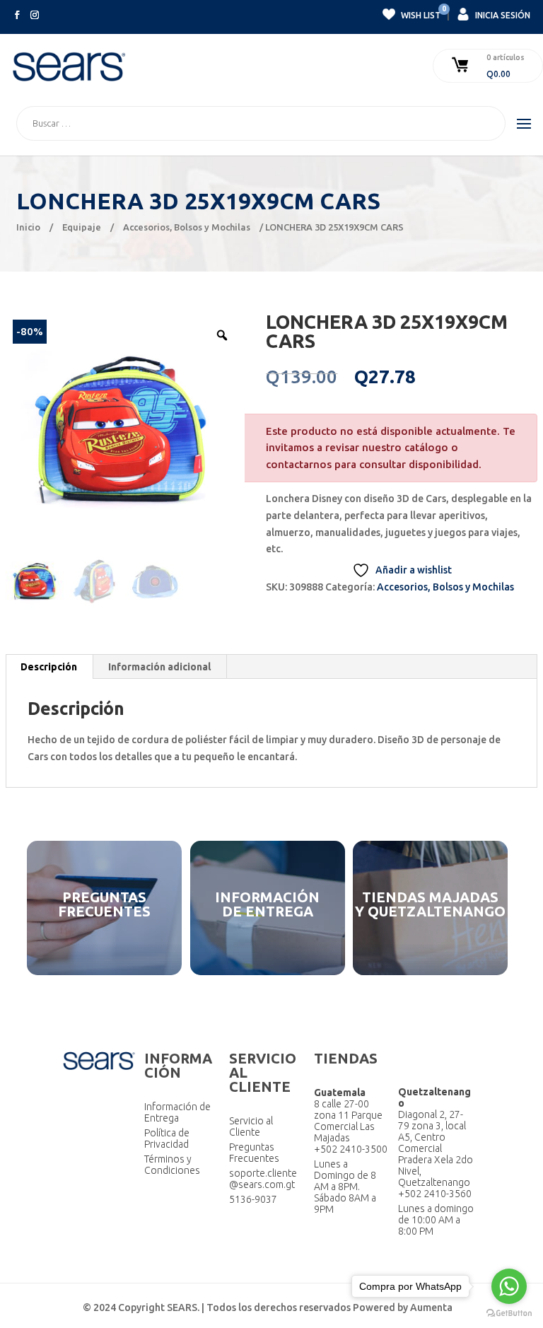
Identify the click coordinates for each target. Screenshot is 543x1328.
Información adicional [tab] (159, 666)
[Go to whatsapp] (509, 1286)
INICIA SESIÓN (501, 15)
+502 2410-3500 (350, 1149)
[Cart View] (462, 65)
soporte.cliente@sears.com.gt (263, 1178)
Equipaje (81, 227)
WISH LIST (420, 13)
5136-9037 (253, 1199)
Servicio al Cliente (251, 1126)
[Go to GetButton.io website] (509, 1313)
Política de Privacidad (166, 1138)
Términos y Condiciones (172, 1164)
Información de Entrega (177, 1112)
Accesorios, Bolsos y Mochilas (186, 227)
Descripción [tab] (49, 666)
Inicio (28, 227)
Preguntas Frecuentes (254, 1152)
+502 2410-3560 (435, 1193)
